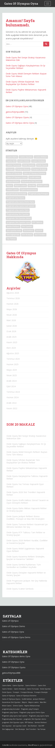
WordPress (32, 745)
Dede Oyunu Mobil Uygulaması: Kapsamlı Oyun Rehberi (25, 549)
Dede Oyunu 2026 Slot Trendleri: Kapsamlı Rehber (25, 493)
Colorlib (5, 745)
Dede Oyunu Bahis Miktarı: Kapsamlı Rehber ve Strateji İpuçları (26, 509)
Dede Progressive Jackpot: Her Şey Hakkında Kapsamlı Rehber (26, 582)
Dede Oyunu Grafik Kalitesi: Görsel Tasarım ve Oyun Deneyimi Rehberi (27, 501)
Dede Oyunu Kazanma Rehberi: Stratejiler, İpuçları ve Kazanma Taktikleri (25, 557)
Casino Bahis (12, 157)
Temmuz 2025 (13, 358)
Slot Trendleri (40, 234)
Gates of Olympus (14, 173)
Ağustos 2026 (12, 292)
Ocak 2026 (11, 331)
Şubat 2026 (11, 325)
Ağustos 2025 (12, 353)
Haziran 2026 (12, 303)
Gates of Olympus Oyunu (17, 177)
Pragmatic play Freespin (38, 194)
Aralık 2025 (11, 336)
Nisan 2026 (11, 314)
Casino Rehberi (41, 157)
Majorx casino (20, 185)
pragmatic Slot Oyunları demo (19, 218)
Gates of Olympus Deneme (34, 173)
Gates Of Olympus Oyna (21, 3)
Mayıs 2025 (11, 369)
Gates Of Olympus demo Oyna (20, 123)
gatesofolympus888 (15, 112)
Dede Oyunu (42, 165)
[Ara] (46, 44)
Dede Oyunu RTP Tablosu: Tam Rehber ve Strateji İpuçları (25, 533)
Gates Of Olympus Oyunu (17, 117)
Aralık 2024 (11, 381)
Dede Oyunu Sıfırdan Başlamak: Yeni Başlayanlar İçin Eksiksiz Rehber (22, 83)
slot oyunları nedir (14, 230)
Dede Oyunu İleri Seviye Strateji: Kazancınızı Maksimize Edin (25, 58)
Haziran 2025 (12, 364)
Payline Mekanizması (28, 189)
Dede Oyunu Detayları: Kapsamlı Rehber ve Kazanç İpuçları (26, 574)
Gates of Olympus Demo (13, 626)
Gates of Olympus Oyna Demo (16, 637)
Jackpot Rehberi (13, 181)
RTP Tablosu (37, 222)
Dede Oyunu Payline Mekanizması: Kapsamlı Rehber (26, 91)
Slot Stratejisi (27, 234)
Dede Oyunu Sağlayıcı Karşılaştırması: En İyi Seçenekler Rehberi (25, 66)
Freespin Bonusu (23, 169)
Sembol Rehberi (13, 226)
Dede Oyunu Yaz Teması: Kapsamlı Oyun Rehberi (25, 485)
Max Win (31, 185)
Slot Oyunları (27, 226)
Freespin (10, 169)
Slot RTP (39, 230)
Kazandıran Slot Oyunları (31, 181)
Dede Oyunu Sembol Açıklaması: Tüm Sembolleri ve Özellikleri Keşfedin (23, 565)
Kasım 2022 (11, 408)
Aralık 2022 (11, 403)
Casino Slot (11, 161)
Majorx (9, 185)
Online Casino (12, 189)
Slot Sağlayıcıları (13, 234)
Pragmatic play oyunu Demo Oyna (20, 202)
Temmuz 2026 (13, 298)
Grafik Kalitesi (34, 177)
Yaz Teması (11, 239)
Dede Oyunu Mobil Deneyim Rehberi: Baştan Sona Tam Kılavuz (26, 74)
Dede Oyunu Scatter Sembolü (20, 588)
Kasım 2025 (11, 342)
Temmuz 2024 (13, 392)
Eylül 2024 (11, 386)
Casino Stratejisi (38, 161)
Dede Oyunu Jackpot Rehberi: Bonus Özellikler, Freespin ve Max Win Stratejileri (25, 517)
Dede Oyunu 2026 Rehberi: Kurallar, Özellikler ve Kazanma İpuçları (27, 541)
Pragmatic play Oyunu (15, 198)
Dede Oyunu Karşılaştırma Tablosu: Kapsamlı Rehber (27, 477)
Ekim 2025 (11, 347)
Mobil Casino (43, 185)
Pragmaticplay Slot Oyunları (18, 214)
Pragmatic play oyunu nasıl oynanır (21, 206)
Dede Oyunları (29, 165)
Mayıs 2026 (11, 309)
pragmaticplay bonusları (16, 194)
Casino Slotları (24, 161)
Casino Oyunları (26, 157)
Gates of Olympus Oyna (13, 631)
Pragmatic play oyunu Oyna (18, 210)
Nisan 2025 (11, 375)
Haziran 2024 (12, 397)
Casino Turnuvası (13, 165)
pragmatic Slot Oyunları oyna (18, 222)
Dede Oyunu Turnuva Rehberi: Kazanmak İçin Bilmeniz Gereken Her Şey (27, 525)
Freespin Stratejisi (39, 169)
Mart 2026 (11, 320)
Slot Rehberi (28, 230)
